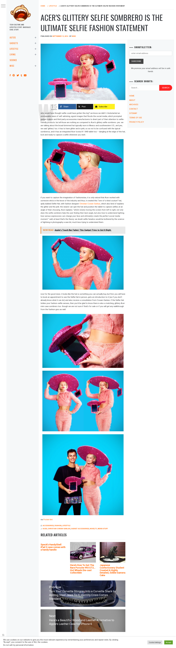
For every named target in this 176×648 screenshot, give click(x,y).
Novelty (93, 529)
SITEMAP (133, 113)
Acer (45, 529)
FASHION (58, 525)
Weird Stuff (103, 529)
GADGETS (14, 43)
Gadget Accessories (80, 529)
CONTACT (133, 109)
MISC (12, 65)
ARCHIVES (133, 104)
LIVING (13, 54)
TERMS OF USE (135, 117)
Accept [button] (168, 642)
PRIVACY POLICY (136, 122)
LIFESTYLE (14, 48)
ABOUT (132, 100)
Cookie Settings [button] (155, 642)
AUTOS (13, 37)
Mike (74, 36)
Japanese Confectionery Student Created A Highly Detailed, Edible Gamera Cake (112, 570)
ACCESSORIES (48, 525)
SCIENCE (13, 60)
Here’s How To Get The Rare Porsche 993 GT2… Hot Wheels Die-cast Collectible (82, 569)
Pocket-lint (48, 519)
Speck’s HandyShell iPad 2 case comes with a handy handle (53, 547)
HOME (131, 96)
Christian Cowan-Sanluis (89, 204)
